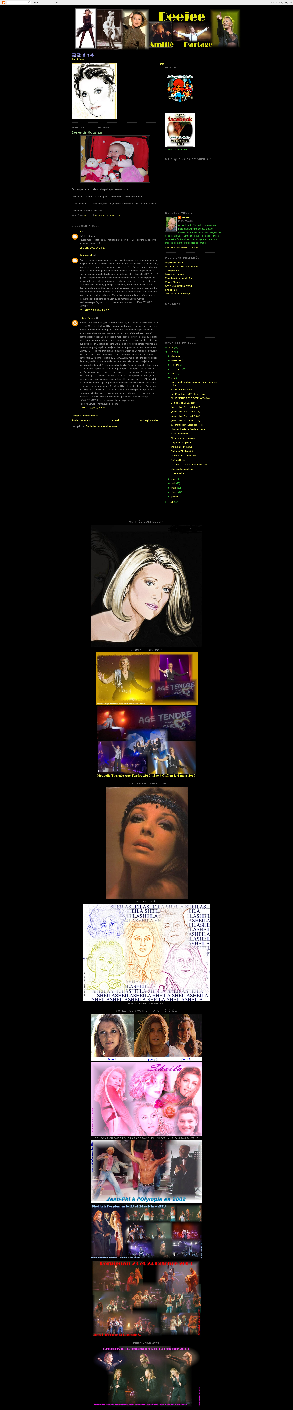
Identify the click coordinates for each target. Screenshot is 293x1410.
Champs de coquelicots (182, 469)
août (173, 373)
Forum (161, 64)
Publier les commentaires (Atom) (102, 426)
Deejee (186, 217)
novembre (176, 360)
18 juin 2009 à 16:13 (93, 247)
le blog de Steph (173, 270)
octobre (175, 365)
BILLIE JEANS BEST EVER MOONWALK (191, 398)
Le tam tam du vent (174, 274)
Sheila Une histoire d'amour (178, 286)
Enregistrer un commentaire (85, 415)
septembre (176, 369)
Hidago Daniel (86, 318)
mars (174, 488)
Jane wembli (86, 255)
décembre (176, 356)
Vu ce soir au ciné (179, 433)
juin (173, 378)
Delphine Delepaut (174, 262)
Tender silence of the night (178, 293)
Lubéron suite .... (179, 473)
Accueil (115, 420)
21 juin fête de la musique (183, 438)
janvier (175, 496)
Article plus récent (81, 420)
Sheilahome (171, 290)
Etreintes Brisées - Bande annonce (188, 429)
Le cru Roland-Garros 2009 (184, 455)
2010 (171, 347)
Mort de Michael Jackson (183, 403)
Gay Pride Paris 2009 (181, 389)
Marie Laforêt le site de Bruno (179, 278)
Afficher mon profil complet (181, 248)
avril (173, 483)
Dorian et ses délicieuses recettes (182, 266)
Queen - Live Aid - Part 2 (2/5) (185, 416)
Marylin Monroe (172, 282)
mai (173, 479)
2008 (171, 502)
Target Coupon (79, 59)
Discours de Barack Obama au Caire (189, 464)
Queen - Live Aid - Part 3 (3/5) (185, 411)
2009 (171, 352)
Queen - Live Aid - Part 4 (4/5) (185, 407)
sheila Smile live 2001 (181, 447)
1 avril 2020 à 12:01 (93, 408)
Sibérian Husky (178, 460)
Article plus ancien (149, 420)
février (174, 492)
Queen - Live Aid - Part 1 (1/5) (185, 420)
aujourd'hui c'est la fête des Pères (187, 425)
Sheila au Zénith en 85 (182, 451)
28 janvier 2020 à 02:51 (95, 310)
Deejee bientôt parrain (181, 442)
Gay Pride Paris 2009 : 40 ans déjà (188, 394)
